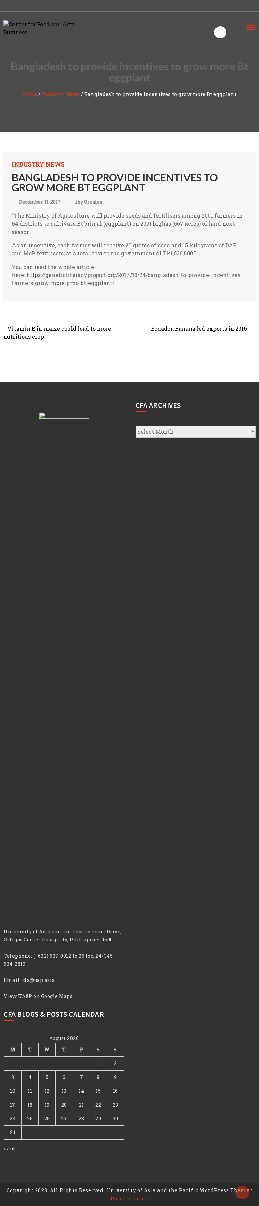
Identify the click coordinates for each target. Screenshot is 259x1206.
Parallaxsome (130, 1198)
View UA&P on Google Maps (38, 996)
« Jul (10, 1148)
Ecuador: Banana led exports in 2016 (199, 328)
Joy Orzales (88, 202)
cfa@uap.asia (38, 980)
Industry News (61, 94)
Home (30, 94)
